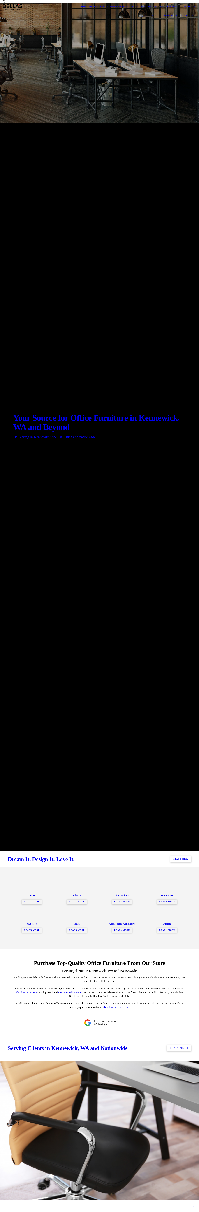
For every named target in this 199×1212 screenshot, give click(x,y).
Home (83, 6)
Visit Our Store (141, 6)
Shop (92, 6)
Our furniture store (26, 992)
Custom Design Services (115, 6)
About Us (159, 6)
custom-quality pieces (70, 992)
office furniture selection (115, 1007)
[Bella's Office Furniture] (12, 6)
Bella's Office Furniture (180, 16)
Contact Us (188, 6)
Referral (173, 6)
